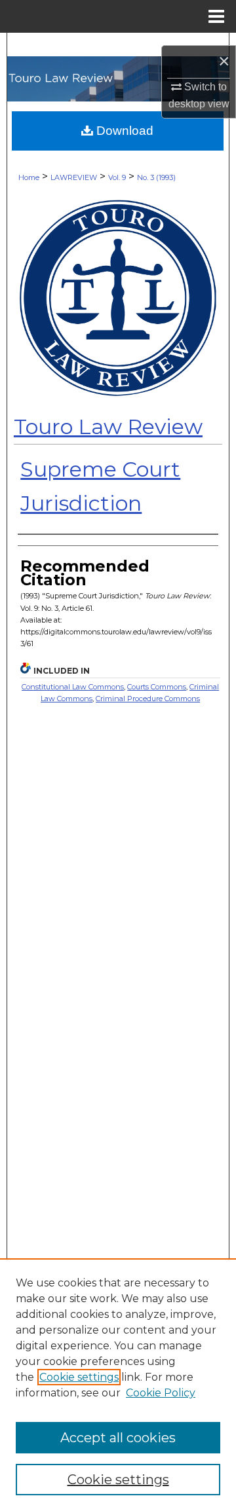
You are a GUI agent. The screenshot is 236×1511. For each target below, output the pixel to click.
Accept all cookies (118, 1438)
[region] (118, 1384)
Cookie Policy (160, 1393)
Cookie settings (79, 1377)
